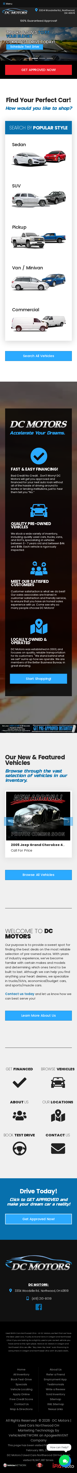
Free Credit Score (21, 1399)
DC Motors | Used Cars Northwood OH (44, 1423)
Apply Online (21, 1394)
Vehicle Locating (21, 1389)
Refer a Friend (55, 1374)
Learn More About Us (38, 1015)
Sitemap (55, 1399)
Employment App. (55, 1379)
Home (21, 1369)
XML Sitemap (55, 1404)
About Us (56, 1369)
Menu (9, 3)
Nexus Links (55, 1409)
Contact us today (19, 994)
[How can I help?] (65, 1461)
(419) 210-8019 (41, 1299)
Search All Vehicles (38, 356)
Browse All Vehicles (38, 874)
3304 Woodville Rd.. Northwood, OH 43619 (41, 1291)
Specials (21, 1384)
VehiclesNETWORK (23, 1435)
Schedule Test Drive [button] (24, 47)
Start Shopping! (38, 678)
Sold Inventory (55, 1394)
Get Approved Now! (38, 69)
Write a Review (55, 1389)
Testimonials (55, 1384)
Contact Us (21, 1404)
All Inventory (21, 1374)
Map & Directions (21, 1409)
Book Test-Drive (21, 1379)
